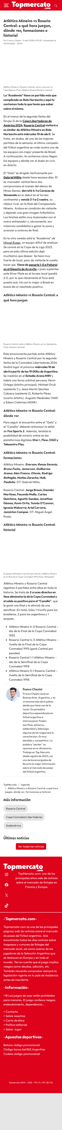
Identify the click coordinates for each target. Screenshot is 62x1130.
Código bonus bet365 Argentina (24, 1049)
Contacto (12, 1011)
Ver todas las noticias (31, 846)
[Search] (56, 5)
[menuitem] (56, 5)
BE (47, 1082)
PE (44, 1082)
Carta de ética (15, 1020)
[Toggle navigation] (6, 5)
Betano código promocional (21, 1045)
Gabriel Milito (12, 177)
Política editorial (16, 1025)
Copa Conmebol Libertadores (24, 817)
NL (51, 1082)
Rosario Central (34, 125)
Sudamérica (13, 825)
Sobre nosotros (15, 1016)
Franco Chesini (32, 689)
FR (35, 1082)
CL (39, 1082)
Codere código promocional (21, 1054)
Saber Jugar (14, 1029)
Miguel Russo (11, 242)
